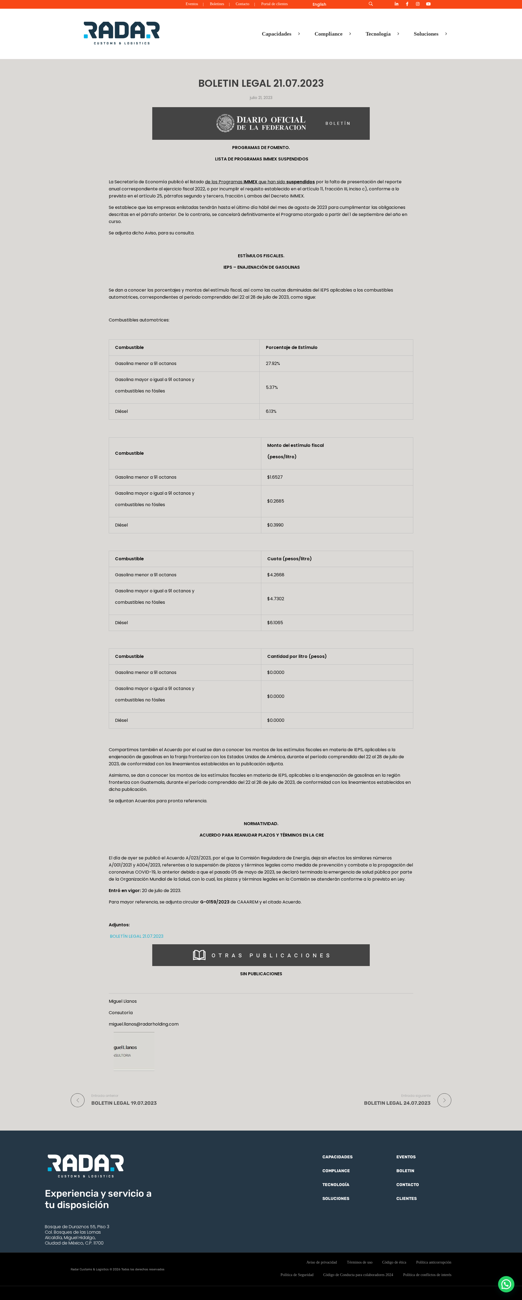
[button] (506, 1284)
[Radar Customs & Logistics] (122, 32)
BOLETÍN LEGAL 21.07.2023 (136, 936)
